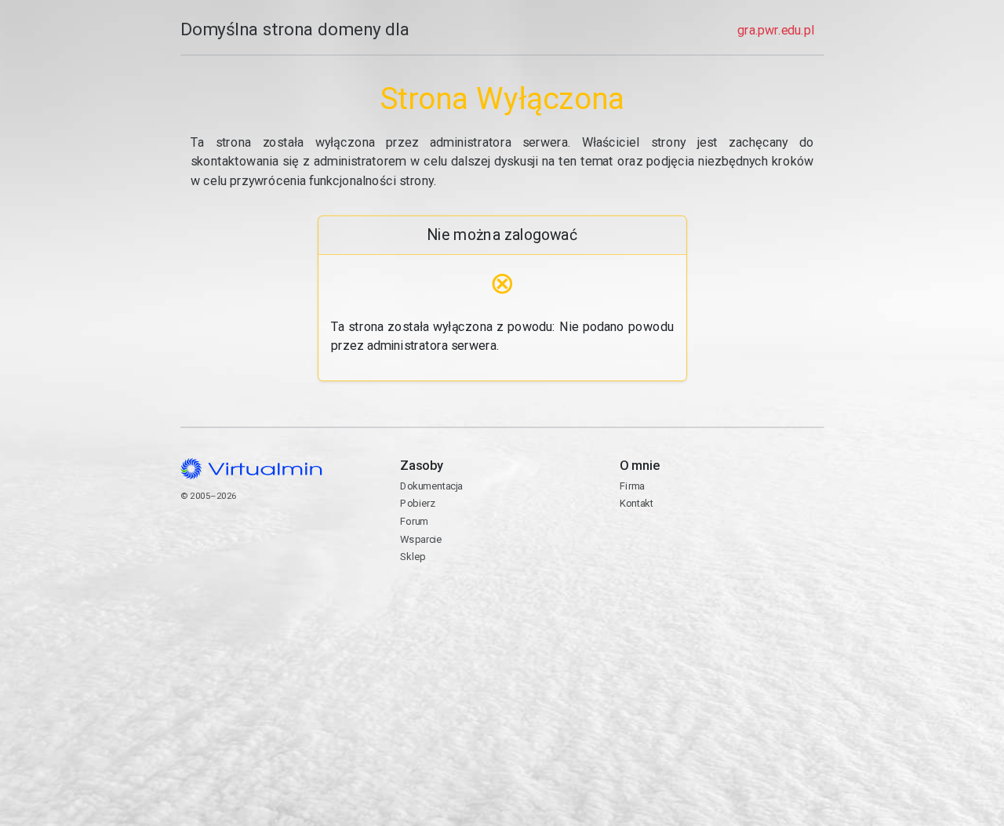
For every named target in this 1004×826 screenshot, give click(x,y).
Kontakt (680, 546)
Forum (414, 521)
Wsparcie (421, 539)
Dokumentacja (431, 486)
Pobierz (417, 503)
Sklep (412, 556)
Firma (632, 486)
